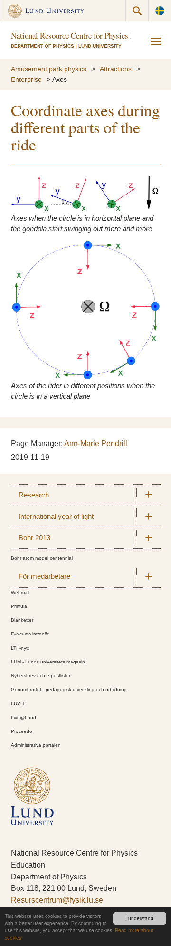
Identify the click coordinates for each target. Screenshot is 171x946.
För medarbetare (44, 576)
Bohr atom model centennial (42, 558)
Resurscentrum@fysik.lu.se (57, 900)
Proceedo (21, 731)
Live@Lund (23, 717)
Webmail (20, 592)
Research (34, 495)
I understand (139, 918)
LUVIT (18, 703)
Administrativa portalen (36, 745)
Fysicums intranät (30, 633)
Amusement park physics (48, 69)
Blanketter (22, 620)
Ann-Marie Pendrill (95, 443)
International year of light (56, 516)
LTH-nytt (20, 648)
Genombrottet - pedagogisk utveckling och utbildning (69, 689)
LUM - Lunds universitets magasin (48, 661)
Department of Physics (42, 46)
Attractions (116, 69)
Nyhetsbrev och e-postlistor (40, 675)
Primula (19, 606)
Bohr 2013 (34, 538)
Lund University (100, 46)
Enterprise (26, 79)
